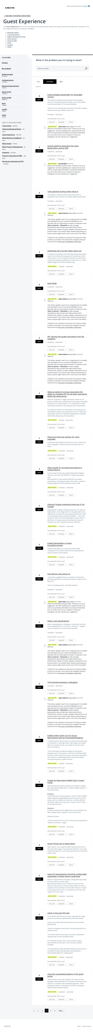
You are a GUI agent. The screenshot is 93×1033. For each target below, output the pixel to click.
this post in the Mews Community (69, 242)
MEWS (79, 1026)
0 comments (50, 114)
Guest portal (6, 92)
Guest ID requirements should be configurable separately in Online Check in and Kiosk (67, 875)
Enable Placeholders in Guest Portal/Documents (59, 544)
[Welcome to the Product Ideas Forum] (10, 7)
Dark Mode (52, 283)
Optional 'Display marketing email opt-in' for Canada (66, 505)
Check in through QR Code (58, 913)
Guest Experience (8, 135)
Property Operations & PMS (12, 156)
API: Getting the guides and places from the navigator (65, 337)
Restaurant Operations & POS (13, 161)
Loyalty (4, 109)
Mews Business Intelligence (12, 138)
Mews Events (7, 144)
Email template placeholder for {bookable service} (64, 95)
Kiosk (4, 103)
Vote (39, 99)
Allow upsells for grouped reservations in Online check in (64, 468)
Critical (72, 122)
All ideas (5, 63)
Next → (61, 1010)
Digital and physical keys (10, 86)
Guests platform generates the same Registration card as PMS (63, 147)
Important (62, 122)
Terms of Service (86, 1026)
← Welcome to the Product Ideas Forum (17, 16)
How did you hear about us (58, 574)
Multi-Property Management (12, 147)
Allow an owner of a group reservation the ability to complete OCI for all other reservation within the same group (67, 394)
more (64, 822)
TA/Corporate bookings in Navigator (62, 682)
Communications (8, 80)
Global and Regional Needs (11, 129)
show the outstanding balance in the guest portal (65, 975)
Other (4, 115)
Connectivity (7, 126)
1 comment (61, 266)
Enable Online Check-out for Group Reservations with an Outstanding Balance (65, 736)
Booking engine (7, 74)
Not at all (52, 122)
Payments (6, 153)
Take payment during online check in (62, 191)
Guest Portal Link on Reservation (61, 843)
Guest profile (6, 98)
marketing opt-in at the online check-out (64, 251)
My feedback (6, 69)
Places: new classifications (58, 621)
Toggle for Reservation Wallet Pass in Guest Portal (65, 781)
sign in (86, 6)
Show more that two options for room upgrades (63, 438)
